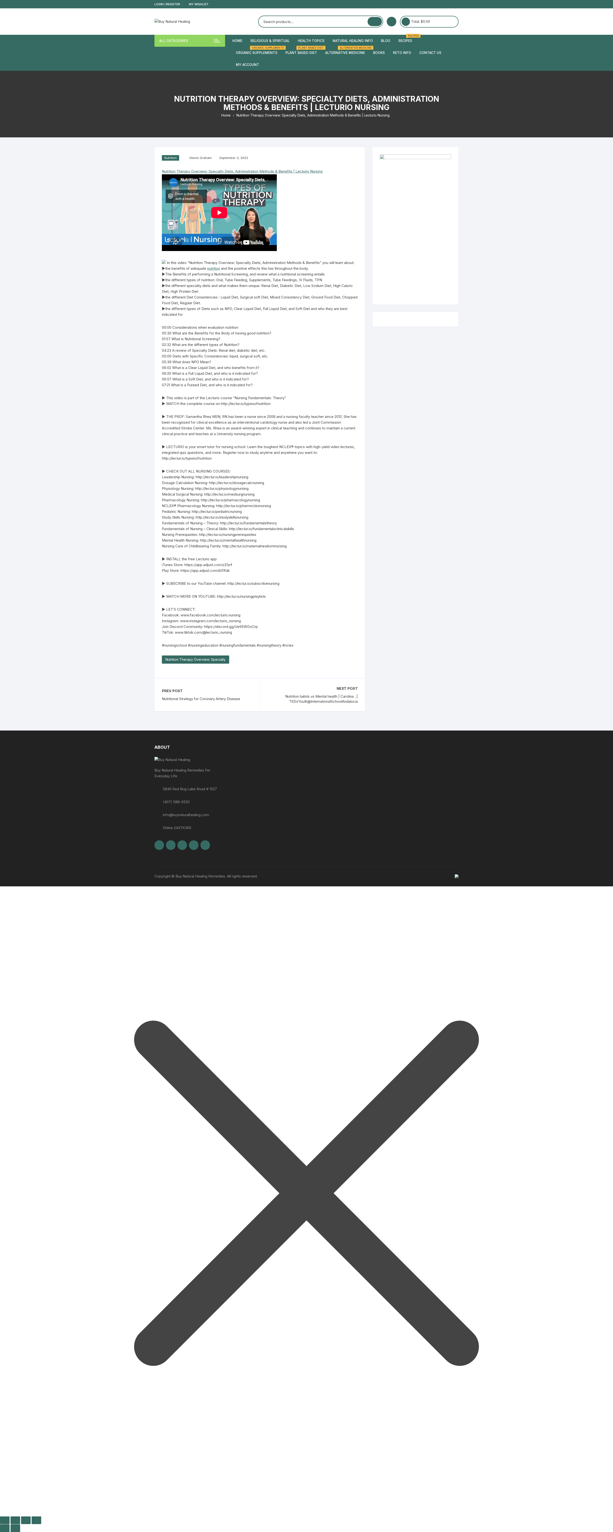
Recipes (407, 39)
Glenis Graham (200, 158)
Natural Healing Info (353, 41)
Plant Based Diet (303, 51)
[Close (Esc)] (36, 1520)
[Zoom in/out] (5, 1520)
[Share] (26, 1520)
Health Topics (311, 41)
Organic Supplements (258, 51)
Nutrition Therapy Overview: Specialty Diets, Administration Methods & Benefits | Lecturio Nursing (242, 171)
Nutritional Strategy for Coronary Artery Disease (201, 698)
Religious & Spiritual (270, 41)
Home (237, 41)
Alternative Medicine (347, 51)
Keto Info (402, 53)
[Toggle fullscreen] (15, 1520)
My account (247, 65)
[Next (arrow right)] (15, 1528)
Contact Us (430, 53)
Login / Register (167, 4)
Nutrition (170, 158)
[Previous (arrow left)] (5, 1528)
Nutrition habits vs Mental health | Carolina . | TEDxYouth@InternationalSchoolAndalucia (321, 699)
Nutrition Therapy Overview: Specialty (195, 659)
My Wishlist (198, 4)
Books (379, 53)
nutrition (213, 268)
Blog (385, 41)
